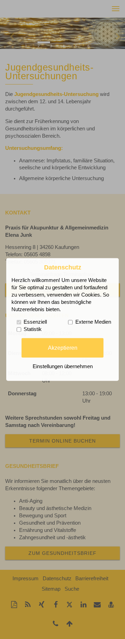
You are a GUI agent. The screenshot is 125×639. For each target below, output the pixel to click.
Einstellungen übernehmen (63, 367)
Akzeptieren (62, 348)
